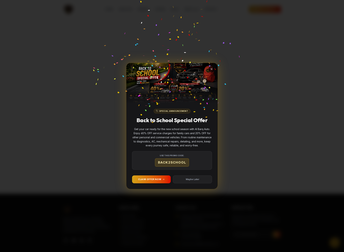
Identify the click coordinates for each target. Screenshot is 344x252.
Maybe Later (192, 179)
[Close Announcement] (211, 69)
